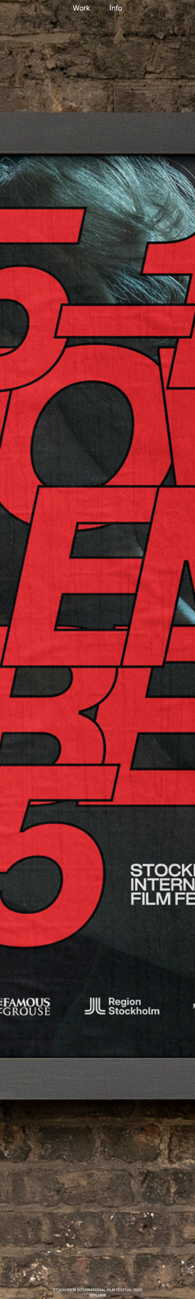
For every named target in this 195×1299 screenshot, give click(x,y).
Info (115, 8)
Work (81, 8)
